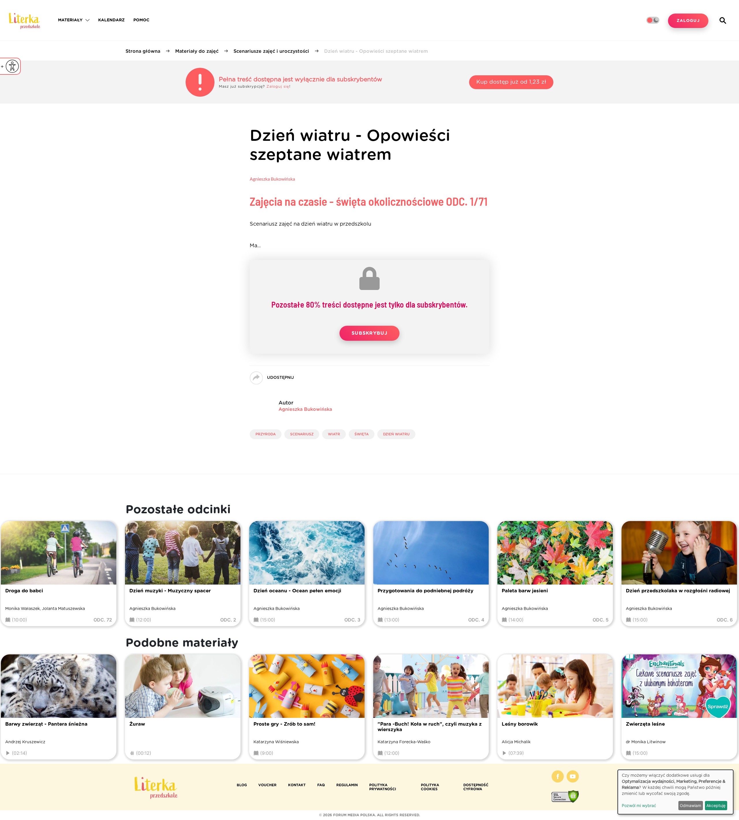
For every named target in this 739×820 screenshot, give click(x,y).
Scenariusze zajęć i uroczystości (271, 51)
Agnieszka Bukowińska (272, 178)
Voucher (267, 785)
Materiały (70, 20)
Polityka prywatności (382, 787)
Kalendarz (111, 20)
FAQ (321, 785)
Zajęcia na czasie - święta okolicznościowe (369, 201)
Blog (242, 785)
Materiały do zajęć (197, 51)
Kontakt (297, 785)
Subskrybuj (369, 333)
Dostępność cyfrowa (475, 787)
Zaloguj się (277, 87)
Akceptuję (715, 805)
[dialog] (675, 792)
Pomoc (141, 20)
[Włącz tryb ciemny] (652, 20)
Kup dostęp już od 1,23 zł (511, 82)
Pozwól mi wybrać (639, 805)
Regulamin (347, 785)
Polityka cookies (430, 787)
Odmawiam (690, 805)
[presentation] (12, 575)
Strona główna (143, 51)
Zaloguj (688, 21)
